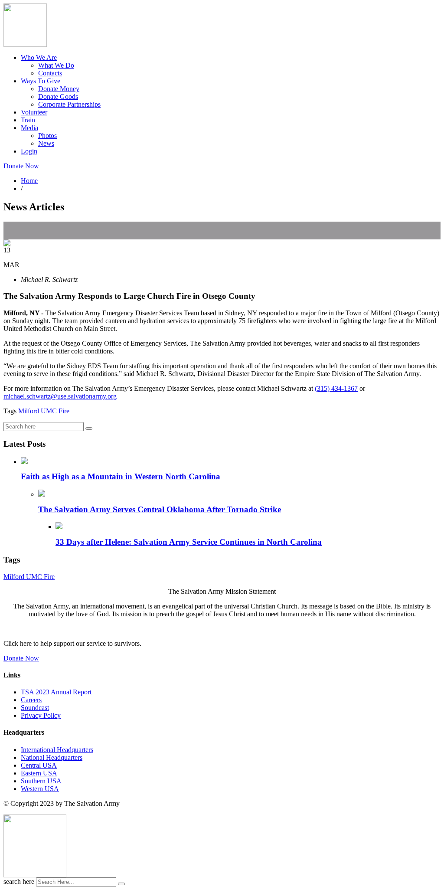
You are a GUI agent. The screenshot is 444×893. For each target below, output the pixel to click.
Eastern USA (39, 773)
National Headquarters (51, 757)
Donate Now (21, 166)
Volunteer (34, 112)
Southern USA (41, 781)
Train (28, 120)
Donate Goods (58, 96)
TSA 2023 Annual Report (56, 692)
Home (29, 180)
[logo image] (34, 875)
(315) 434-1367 (336, 388)
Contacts (50, 73)
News (46, 143)
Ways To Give (40, 81)
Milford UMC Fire (43, 411)
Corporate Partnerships (69, 104)
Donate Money (58, 88)
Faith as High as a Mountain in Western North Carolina (120, 476)
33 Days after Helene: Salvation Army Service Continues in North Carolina (189, 541)
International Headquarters (57, 749)
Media (29, 127)
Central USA (39, 765)
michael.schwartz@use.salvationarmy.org (60, 396)
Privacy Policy (41, 715)
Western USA (40, 788)
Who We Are (39, 57)
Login (29, 151)
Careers (31, 699)
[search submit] (121, 884)
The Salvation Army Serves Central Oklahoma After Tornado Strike (159, 509)
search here (18, 881)
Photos (47, 135)
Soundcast (35, 707)
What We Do (56, 65)
